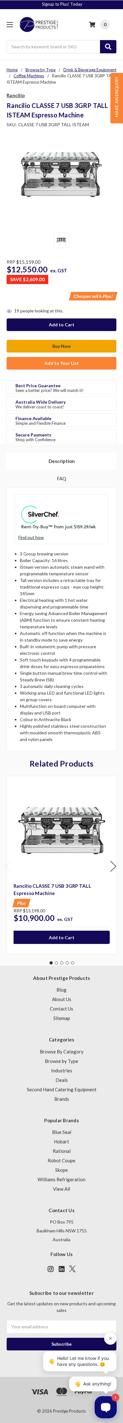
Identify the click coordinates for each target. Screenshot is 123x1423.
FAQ (61, 478)
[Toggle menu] (9, 24)
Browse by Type (61, 1061)
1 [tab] (51, 962)
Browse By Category (62, 1051)
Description (62, 461)
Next (113, 866)
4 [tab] (67, 962)
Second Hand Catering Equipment (62, 1089)
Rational (62, 1151)
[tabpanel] (61, 865)
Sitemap (61, 1018)
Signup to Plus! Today (62, 4)
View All (61, 1189)
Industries (61, 1070)
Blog (61, 990)
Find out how (31, 537)
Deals (62, 1080)
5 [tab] (72, 962)
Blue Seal (61, 1132)
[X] (72, 1269)
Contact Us (61, 1008)
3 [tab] (61, 962)
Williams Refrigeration (61, 1179)
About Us (61, 999)
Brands (61, 1099)
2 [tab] (56, 962)
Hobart (61, 1141)
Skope (61, 1170)
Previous (8, 866)
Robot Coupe (61, 1160)
